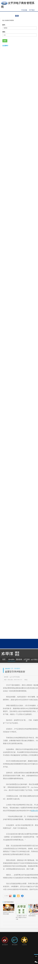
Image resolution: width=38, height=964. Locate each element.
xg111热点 (34, 659)
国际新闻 (19, 659)
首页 (3, 659)
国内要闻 (11, 659)
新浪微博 (5, 944)
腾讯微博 (14, 944)
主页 (11, 668)
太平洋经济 (26, 660)
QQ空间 (24, 944)
